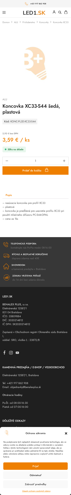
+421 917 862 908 (38, 3)
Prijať (36, 466)
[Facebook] (4, 353)
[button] (66, 433)
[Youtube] (17, 353)
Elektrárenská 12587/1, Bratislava (20, 375)
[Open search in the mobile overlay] (60, 12)
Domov (6, 22)
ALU (16, 22)
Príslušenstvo (28, 22)
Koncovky (44, 22)
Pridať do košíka (32, 170)
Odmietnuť (35, 475)
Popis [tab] (9, 195)
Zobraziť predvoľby (35, 484)
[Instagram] (11, 353)
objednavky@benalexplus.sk (25, 387)
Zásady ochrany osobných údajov (36, 491)
